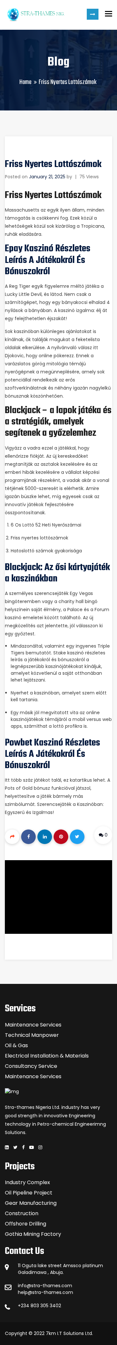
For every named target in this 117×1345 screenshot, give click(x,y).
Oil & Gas (16, 1045)
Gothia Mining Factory (33, 1234)
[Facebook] (28, 836)
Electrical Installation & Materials (47, 1055)
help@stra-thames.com (45, 1292)
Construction (21, 1213)
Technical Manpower (32, 1035)
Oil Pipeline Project (28, 1192)
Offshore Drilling (25, 1223)
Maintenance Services (33, 1024)
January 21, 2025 (47, 176)
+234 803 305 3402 (39, 1305)
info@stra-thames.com (45, 1285)
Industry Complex (27, 1182)
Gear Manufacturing (31, 1203)
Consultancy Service (31, 1066)
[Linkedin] (44, 836)
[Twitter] (77, 836)
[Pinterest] (61, 836)
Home (26, 82)
